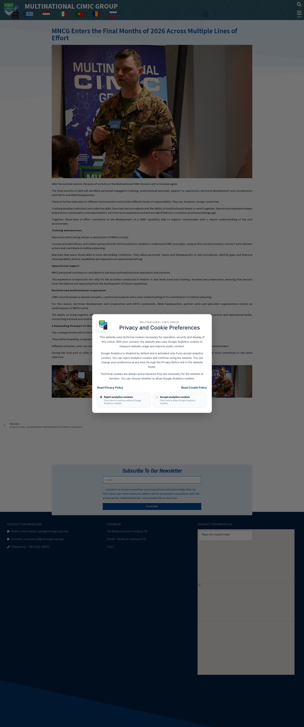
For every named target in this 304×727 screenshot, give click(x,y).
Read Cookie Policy (194, 387)
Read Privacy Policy (110, 387)
